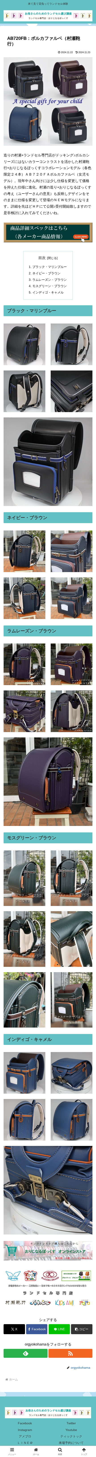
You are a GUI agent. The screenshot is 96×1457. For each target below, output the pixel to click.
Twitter (71, 1423)
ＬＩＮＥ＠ (25, 1443)
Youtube (71, 1430)
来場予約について (71, 1443)
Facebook (25, 1423)
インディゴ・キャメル (48, 292)
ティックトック (71, 1436)
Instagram (25, 1430)
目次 (42, 258)
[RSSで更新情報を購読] (70, 1353)
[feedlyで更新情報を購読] (26, 1353)
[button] (81, 1329)
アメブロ (25, 1436)
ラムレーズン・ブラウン (49, 279)
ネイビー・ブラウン (46, 273)
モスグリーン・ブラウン (49, 286)
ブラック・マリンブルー (49, 267)
